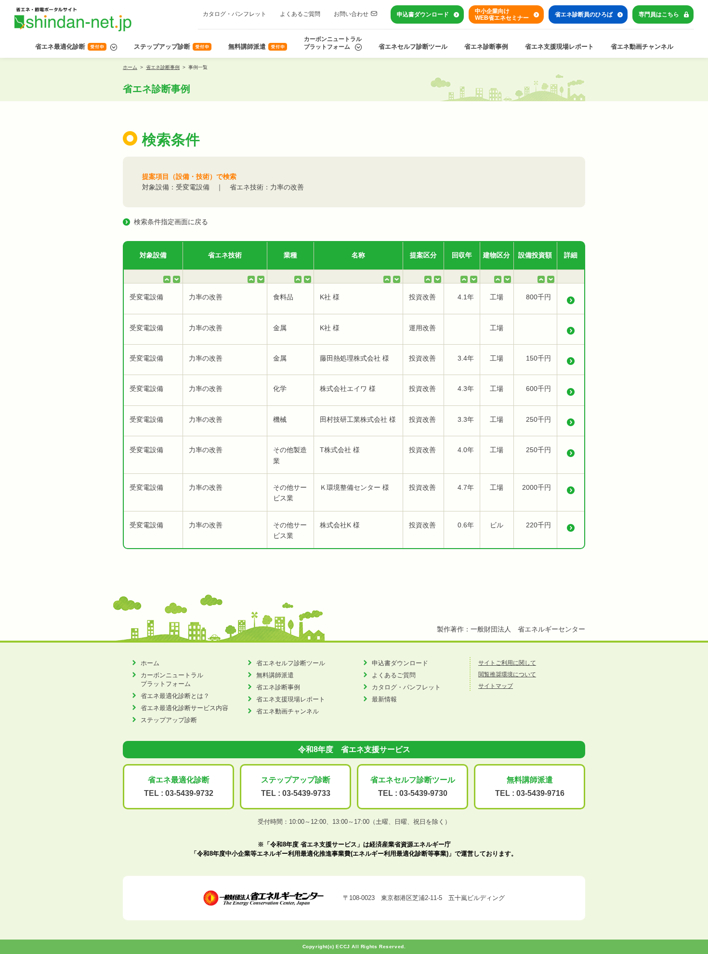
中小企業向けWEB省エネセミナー (502, 14)
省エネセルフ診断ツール (413, 46)
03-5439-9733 (306, 793)
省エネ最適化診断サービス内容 (184, 708)
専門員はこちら (659, 14)
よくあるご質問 (300, 14)
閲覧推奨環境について (507, 674)
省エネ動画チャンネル (642, 46)
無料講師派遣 (247, 46)
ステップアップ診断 (162, 46)
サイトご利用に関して (507, 662)
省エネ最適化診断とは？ (175, 695)
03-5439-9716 (540, 793)
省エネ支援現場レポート (559, 46)
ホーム (130, 67)
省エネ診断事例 (486, 46)
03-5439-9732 (189, 793)
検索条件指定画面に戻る (171, 222)
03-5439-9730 (423, 793)
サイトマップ (495, 686)
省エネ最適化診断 (60, 46)
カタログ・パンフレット (234, 14)
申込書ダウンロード (423, 14)
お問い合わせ (351, 14)
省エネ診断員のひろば (584, 14)
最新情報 (384, 699)
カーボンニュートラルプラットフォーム (333, 43)
